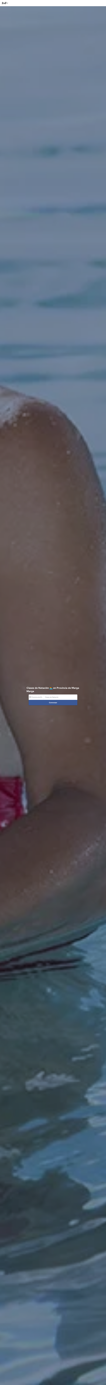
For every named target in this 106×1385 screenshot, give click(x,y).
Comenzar (53, 703)
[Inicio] (4, 3)
